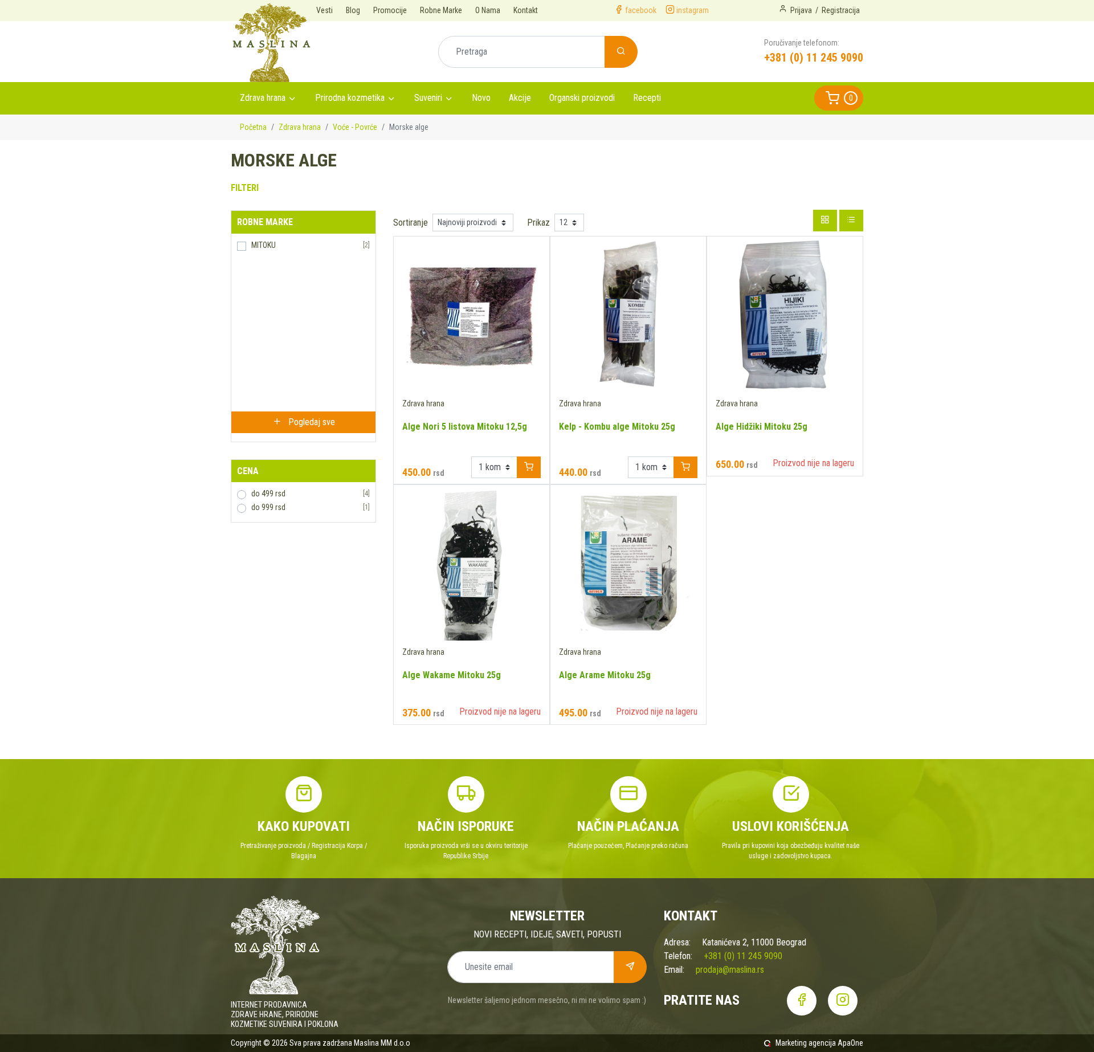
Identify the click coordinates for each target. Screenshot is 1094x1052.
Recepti (647, 97)
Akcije (520, 97)
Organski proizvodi (582, 97)
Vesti (324, 10)
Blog (353, 10)
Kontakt (525, 10)
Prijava (801, 10)
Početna (253, 127)
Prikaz (538, 222)
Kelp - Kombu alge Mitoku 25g (617, 426)
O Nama (487, 10)
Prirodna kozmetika (350, 97)
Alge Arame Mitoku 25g (605, 675)
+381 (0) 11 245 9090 (813, 57)
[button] (838, 98)
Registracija (841, 10)
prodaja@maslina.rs (730, 969)
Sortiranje (410, 222)
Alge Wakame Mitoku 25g (451, 675)
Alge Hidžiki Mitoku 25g (761, 426)
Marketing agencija (805, 1042)
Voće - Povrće (355, 127)
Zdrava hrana (262, 97)
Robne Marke (441, 10)
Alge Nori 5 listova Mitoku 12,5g (464, 426)
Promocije (390, 10)
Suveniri (428, 97)
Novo (481, 97)
